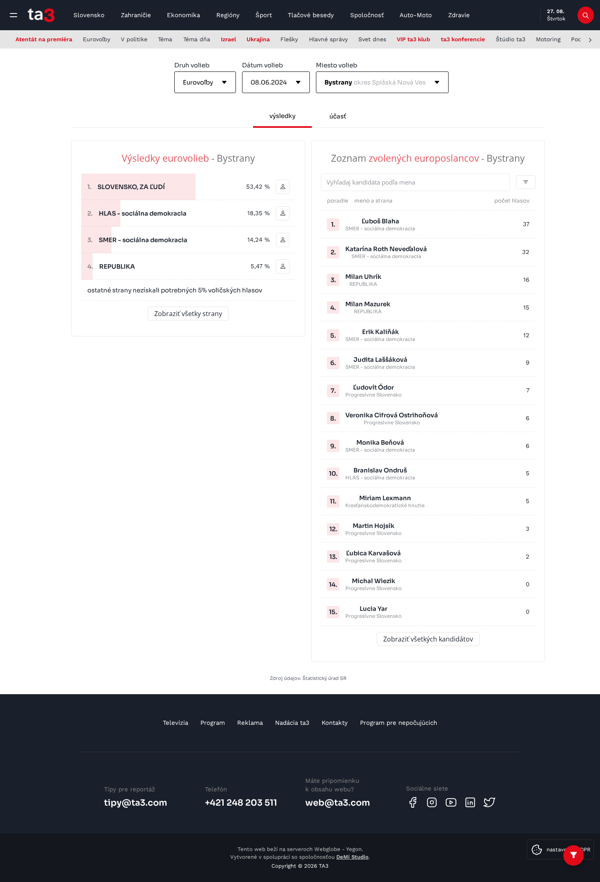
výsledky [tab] (282, 116)
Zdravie (459, 15)
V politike (134, 39)
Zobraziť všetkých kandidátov (428, 639)
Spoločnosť (367, 15)
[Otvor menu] (13, 15)
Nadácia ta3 (292, 722)
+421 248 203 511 (241, 802)
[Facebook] (412, 802)
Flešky (289, 39)
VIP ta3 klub (413, 39)
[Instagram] (431, 802)
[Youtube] (451, 802)
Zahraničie (136, 15)
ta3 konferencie (463, 39)
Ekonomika (183, 15)
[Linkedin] (470, 802)
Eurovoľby (96, 39)
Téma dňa (196, 39)
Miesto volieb (336, 65)
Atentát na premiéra (44, 39)
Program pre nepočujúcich (398, 722)
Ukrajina (258, 39)
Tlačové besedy (311, 15)
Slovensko (88, 15)
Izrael (228, 39)
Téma (165, 39)
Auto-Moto (416, 15)
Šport (264, 15)
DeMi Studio (352, 857)
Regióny (228, 15)
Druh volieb (191, 65)
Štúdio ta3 (510, 39)
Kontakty (335, 722)
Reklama (250, 722)
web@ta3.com (337, 802)
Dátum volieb (262, 65)
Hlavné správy (328, 39)
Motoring (548, 39)
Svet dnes (372, 39)
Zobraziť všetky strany (188, 313)
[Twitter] (489, 802)
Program (212, 722)
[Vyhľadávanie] (586, 15)
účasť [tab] (337, 116)
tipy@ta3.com (135, 802)
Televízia (175, 722)
